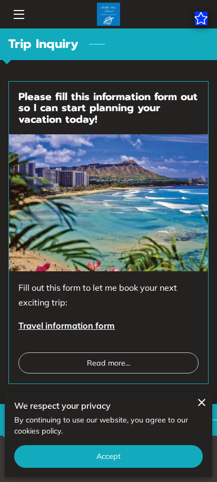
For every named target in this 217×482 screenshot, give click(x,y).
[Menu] (18, 14)
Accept (108, 456)
